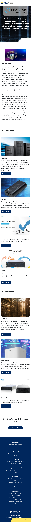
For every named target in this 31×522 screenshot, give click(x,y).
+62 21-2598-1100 (15, 446)
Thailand (15, 491)
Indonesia (15, 442)
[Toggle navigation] (28, 2)
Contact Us (15, 428)
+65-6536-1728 (15, 480)
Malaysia (15, 459)
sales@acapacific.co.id (15, 444)
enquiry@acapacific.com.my (15, 461)
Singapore (15, 476)
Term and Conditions (15, 515)
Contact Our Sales (21, 520)
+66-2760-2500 (15, 495)
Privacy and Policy (15, 514)
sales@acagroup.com (15, 493)
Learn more (6, 174)
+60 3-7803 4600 (15, 463)
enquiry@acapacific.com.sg (15, 478)
